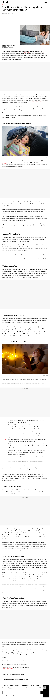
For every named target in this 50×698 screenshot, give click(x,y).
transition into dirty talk (30, 326)
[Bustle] (5, 2)
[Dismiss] (48, 686)
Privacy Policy (26, 695)
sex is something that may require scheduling (20, 531)
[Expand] (44, 686)
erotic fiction (37, 224)
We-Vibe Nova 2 (12, 561)
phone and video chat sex (36, 100)
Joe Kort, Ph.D (12, 469)
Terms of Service (20, 695)
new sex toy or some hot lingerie (30, 588)
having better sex (26, 51)
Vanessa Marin (5, 45)
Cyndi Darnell (22, 529)
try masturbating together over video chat (32, 450)
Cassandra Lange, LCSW (24, 561)
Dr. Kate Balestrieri (7, 664)
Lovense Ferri (32, 565)
